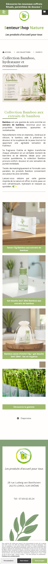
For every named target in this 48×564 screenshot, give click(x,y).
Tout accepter (39, 561)
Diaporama (25, 418)
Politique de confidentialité (11, 556)
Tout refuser (24, 561)
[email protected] (24, 490)
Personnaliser (9, 561)
